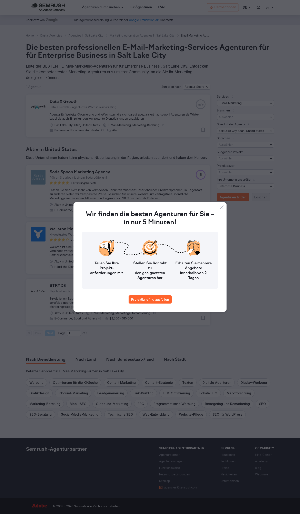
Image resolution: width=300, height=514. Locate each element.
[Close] (222, 207)
